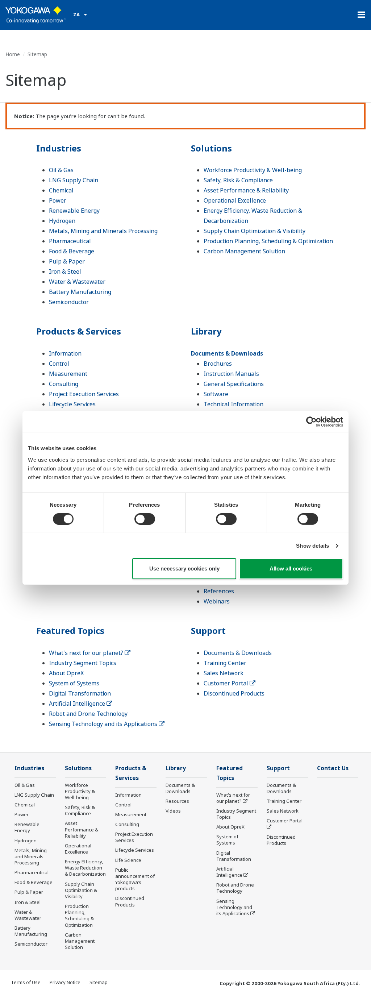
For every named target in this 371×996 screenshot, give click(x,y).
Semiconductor (69, 302)
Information (65, 353)
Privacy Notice (65, 982)
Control (59, 364)
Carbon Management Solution (244, 251)
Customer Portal (227, 683)
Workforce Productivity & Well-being (253, 170)
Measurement (68, 374)
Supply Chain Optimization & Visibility (254, 231)
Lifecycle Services (72, 404)
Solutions (211, 148)
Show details (312, 546)
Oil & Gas (61, 170)
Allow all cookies (291, 568)
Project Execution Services (84, 394)
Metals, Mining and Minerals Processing (103, 231)
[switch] (144, 519)
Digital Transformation (80, 693)
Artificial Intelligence (78, 703)
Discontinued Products (234, 693)
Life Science (128, 860)
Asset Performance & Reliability (246, 190)
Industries (58, 148)
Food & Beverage (71, 251)
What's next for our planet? (87, 653)
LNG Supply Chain (73, 180)
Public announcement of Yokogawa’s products (135, 879)
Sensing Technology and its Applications (104, 724)
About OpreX (66, 673)
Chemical (61, 190)
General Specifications (234, 384)
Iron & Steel (65, 271)
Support (208, 630)
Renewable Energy (74, 211)
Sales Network (223, 673)
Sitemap (98, 982)
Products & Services (78, 331)
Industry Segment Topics (82, 663)
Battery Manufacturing (80, 292)
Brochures (218, 364)
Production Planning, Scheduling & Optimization (268, 241)
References (219, 591)
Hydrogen (62, 221)
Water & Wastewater (77, 282)
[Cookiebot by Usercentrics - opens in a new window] (311, 421)
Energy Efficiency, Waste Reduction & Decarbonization (85, 867)
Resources (177, 801)
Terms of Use (26, 982)
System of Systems (74, 683)
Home (12, 54)
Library (206, 331)
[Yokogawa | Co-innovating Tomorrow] (35, 15)
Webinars (217, 601)
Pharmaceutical (70, 241)
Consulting (63, 384)
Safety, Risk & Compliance (238, 180)
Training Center (225, 663)
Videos (173, 811)
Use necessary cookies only (184, 568)
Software (216, 394)
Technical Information (233, 404)
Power (57, 200)
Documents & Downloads (227, 353)
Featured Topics (70, 630)
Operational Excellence (235, 200)
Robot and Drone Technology (88, 714)
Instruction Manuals (231, 374)
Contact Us (333, 768)
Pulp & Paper (67, 261)
